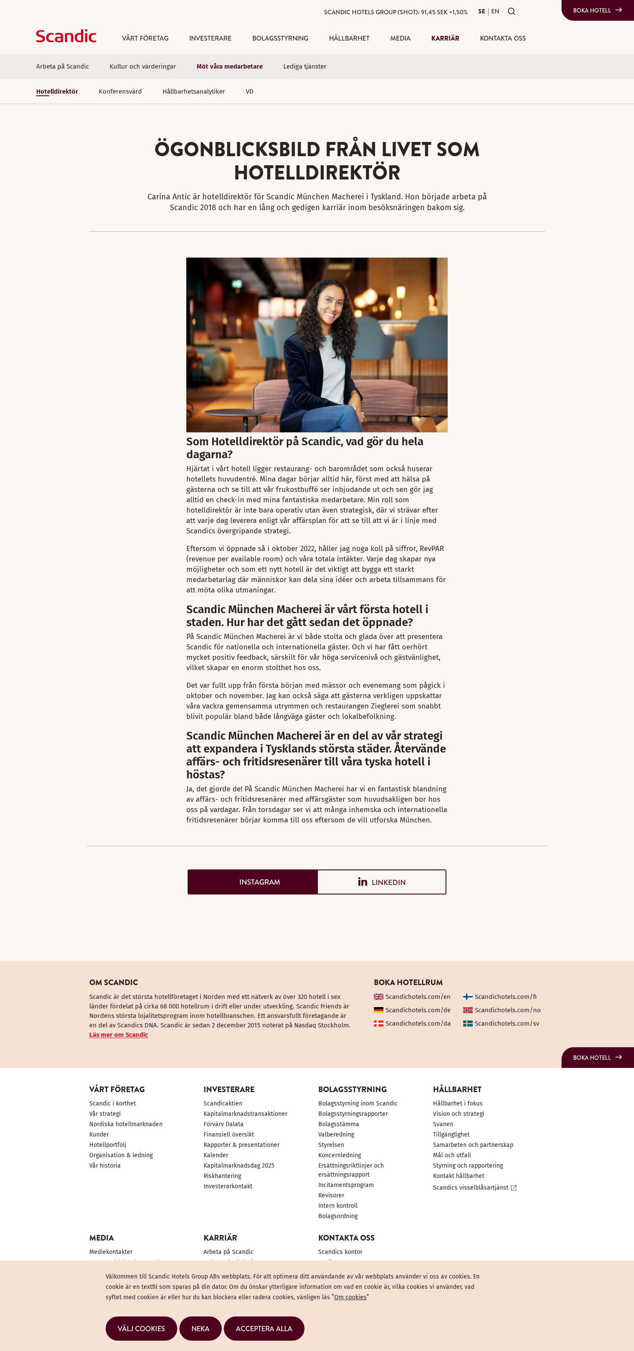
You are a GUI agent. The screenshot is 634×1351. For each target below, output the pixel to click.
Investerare (210, 38)
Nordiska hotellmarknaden (126, 1124)
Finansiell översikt (229, 1134)
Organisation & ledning (121, 1155)
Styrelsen (331, 1145)
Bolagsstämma (338, 1124)
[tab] (252, 882)
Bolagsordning (338, 1216)
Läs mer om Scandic (118, 1035)
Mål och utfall (452, 1155)
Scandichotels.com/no (508, 1010)
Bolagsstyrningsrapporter (353, 1114)
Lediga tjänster (304, 66)
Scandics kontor (340, 1252)
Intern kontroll (338, 1205)
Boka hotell (592, 10)
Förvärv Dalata (224, 1124)
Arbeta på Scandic (62, 66)
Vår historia (105, 1165)
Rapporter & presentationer (241, 1145)
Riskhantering (222, 1176)
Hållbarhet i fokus (458, 1103)
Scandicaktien (223, 1103)
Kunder (99, 1134)
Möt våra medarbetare (230, 66)
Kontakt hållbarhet (458, 1176)
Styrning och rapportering (468, 1165)
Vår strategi (105, 1114)
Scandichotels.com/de (418, 1010)
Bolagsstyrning (280, 38)
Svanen (443, 1124)
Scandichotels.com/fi (506, 997)
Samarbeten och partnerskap (473, 1145)
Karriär (445, 38)
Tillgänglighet (451, 1134)
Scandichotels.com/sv (507, 1023)
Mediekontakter (110, 1252)
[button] (141, 1328)
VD (250, 91)
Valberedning (336, 1134)
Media (400, 38)
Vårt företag (145, 38)
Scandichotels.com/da (418, 1023)
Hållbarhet (349, 38)
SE (481, 11)
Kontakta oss (503, 38)
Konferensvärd (120, 91)
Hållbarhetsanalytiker (194, 91)
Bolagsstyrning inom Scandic (358, 1103)
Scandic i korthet (112, 1103)
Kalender (216, 1155)
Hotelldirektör (57, 91)
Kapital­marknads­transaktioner (245, 1114)
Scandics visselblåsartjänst (470, 1187)
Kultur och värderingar (143, 66)
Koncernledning (339, 1155)
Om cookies (350, 1297)
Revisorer (331, 1195)
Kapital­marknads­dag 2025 (239, 1165)
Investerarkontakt (228, 1186)
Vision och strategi (458, 1114)
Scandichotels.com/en (418, 997)
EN (495, 11)
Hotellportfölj (107, 1145)
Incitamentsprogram (346, 1185)
